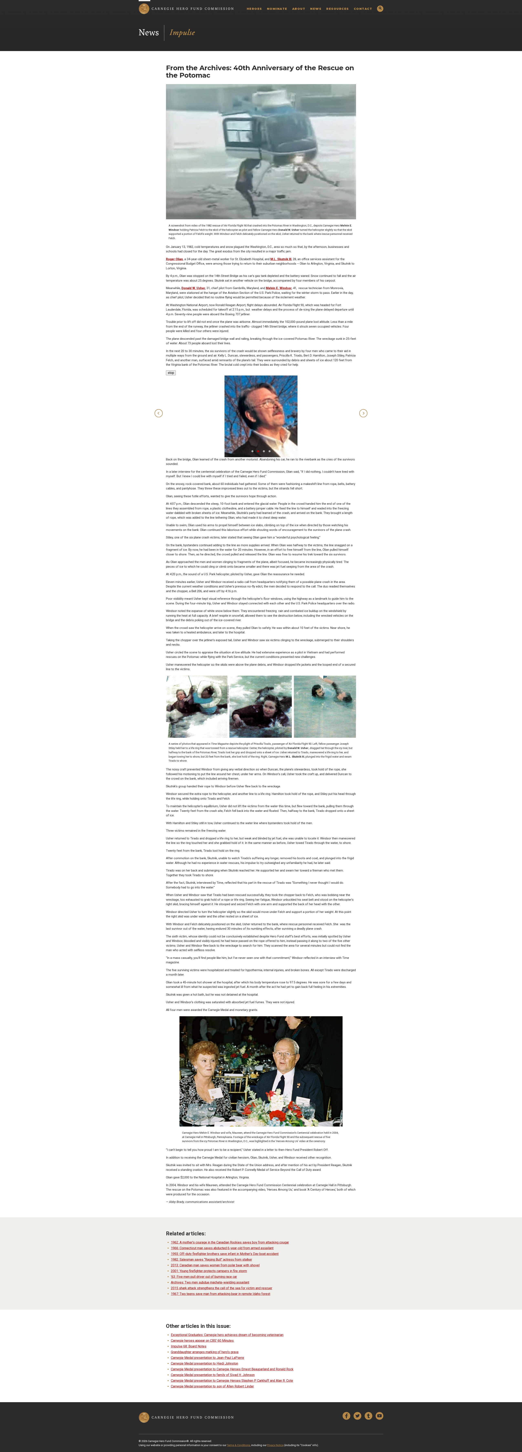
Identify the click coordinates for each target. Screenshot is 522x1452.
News (315, 8)
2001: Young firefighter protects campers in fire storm (209, 1271)
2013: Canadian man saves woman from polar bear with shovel (215, 1265)
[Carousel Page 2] (258, 451)
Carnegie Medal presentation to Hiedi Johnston (204, 1363)
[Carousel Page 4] (270, 451)
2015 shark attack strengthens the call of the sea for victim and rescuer (221, 1288)
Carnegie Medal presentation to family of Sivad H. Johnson (213, 1375)
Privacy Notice (275, 1445)
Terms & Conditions (238, 1445)
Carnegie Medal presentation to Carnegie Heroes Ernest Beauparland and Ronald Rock (232, 1369)
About (298, 8)
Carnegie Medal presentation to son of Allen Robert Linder (212, 1386)
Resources (337, 8)
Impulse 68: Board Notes (188, 1346)
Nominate (277, 8)
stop (170, 373)
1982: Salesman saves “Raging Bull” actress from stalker (211, 1259)
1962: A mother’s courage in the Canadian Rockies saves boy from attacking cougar (230, 1242)
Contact (363, 8)
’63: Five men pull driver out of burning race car (204, 1277)
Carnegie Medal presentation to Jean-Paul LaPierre (207, 1358)
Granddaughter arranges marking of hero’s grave (205, 1352)
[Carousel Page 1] (252, 451)
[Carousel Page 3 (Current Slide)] (264, 451)
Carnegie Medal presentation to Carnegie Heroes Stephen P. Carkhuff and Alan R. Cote (232, 1381)
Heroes (254, 8)
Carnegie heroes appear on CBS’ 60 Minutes (202, 1341)
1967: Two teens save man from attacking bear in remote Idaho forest (220, 1294)
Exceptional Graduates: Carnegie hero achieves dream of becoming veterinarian (227, 1335)
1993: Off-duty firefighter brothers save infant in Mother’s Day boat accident (225, 1254)
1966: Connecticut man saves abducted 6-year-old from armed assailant (222, 1248)
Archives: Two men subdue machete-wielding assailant (210, 1282)
